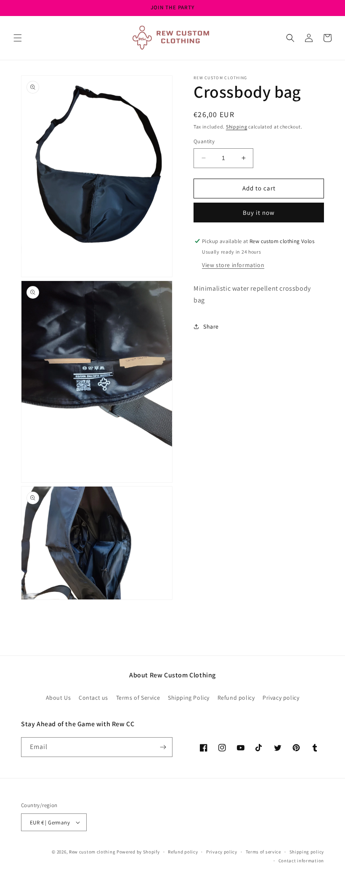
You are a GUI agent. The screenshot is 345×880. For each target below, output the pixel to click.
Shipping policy (306, 852)
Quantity (204, 141)
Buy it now (259, 213)
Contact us (93, 697)
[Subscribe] (163, 747)
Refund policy (236, 697)
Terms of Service (138, 697)
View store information (233, 265)
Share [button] (211, 326)
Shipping (236, 126)
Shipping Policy (189, 697)
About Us (58, 697)
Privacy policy (281, 697)
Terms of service (263, 852)
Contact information (301, 861)
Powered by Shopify (138, 852)
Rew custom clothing (92, 852)
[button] (17, 38)
